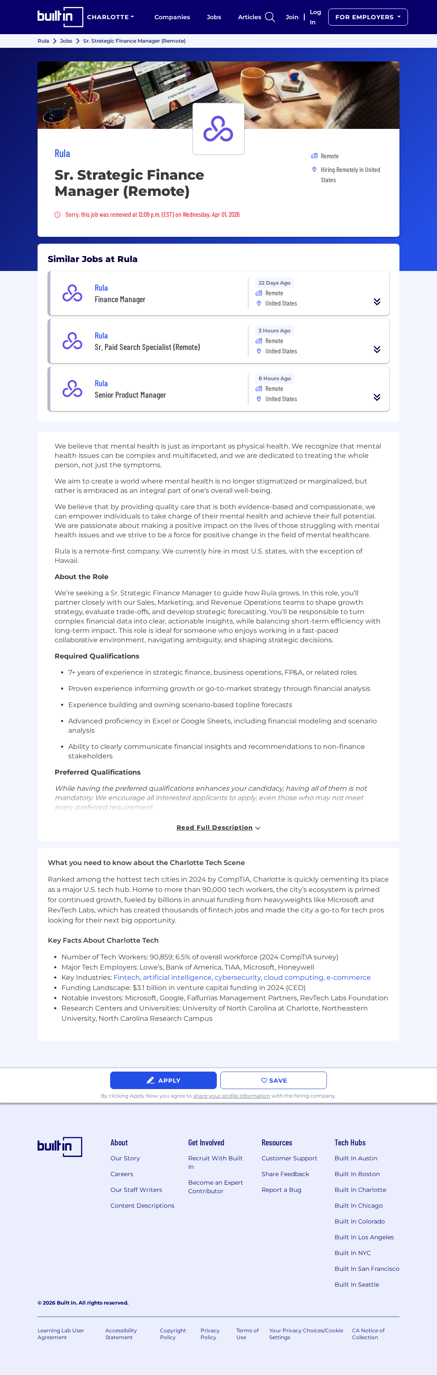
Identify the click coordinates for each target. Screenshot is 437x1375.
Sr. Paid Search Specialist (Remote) (147, 346)
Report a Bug (282, 1190)
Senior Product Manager (130, 394)
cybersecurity (238, 977)
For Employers (365, 17)
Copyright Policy (173, 1333)
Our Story (125, 1158)
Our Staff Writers (136, 1190)
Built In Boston (357, 1174)
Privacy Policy (210, 1333)
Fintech (127, 977)
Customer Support (290, 1158)
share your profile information (231, 1095)
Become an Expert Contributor (215, 1187)
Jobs (214, 17)
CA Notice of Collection (368, 1333)
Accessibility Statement (121, 1333)
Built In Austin (356, 1158)
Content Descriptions (143, 1205)
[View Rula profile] (218, 95)
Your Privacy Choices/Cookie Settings (306, 1333)
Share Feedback (285, 1174)
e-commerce (348, 977)
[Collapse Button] (377, 301)
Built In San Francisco (367, 1269)
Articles (249, 17)
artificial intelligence (177, 977)
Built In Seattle (357, 1284)
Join (292, 17)
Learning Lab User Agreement (61, 1333)
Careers (122, 1174)
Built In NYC (353, 1253)
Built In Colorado (360, 1221)
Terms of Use (247, 1333)
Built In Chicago (359, 1205)
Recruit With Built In (215, 1162)
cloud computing (293, 977)
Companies (172, 17)
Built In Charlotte (360, 1190)
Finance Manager (120, 299)
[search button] (270, 17)
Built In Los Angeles (364, 1237)
